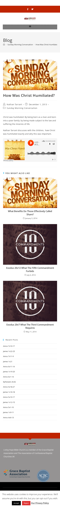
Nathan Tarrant (14, 104)
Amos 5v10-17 (9, 397)
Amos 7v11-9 (8, 356)
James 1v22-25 (9, 351)
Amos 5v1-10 (8, 407)
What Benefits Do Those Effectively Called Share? (30, 213)
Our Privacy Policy (40, 503)
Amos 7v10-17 (9, 346)
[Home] (4, 44)
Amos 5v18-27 (9, 387)
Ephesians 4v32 (9, 382)
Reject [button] (26, 503)
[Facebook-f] (28, 9)
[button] (30, 26)
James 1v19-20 (9, 371)
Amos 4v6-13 (8, 417)
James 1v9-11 (8, 412)
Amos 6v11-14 (9, 366)
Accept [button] (16, 503)
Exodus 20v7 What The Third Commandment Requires (30, 326)
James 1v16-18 (9, 392)
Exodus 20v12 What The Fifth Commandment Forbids (30, 269)
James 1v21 (7, 361)
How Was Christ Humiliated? (47, 44)
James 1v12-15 (9, 402)
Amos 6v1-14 (8, 376)
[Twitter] (32, 9)
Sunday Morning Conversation (22, 108)
